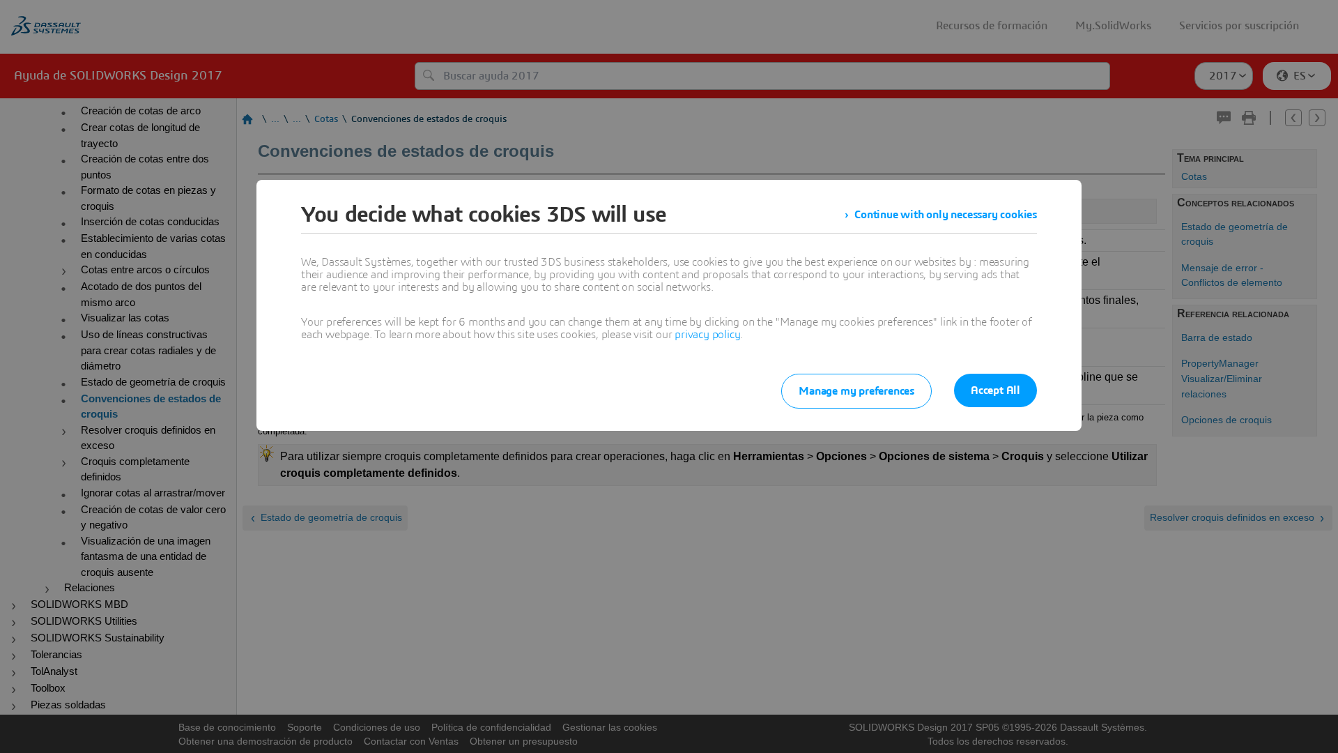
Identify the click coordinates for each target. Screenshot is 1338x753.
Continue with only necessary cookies (945, 214)
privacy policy (707, 334)
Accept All (995, 390)
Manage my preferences (856, 391)
